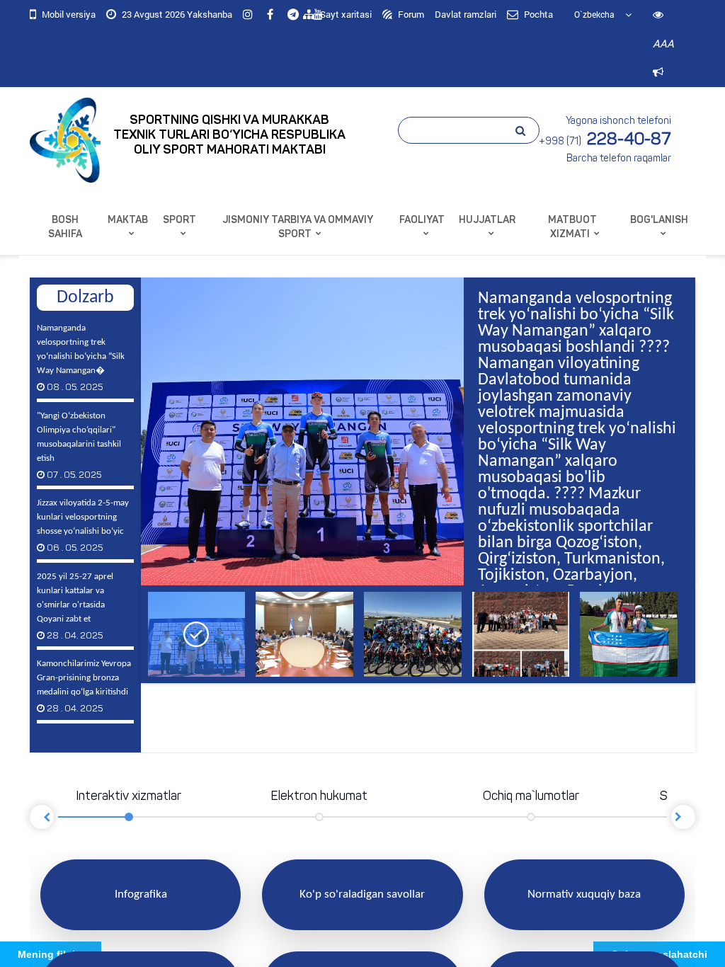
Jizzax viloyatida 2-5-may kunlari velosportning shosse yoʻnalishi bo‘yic (83, 525)
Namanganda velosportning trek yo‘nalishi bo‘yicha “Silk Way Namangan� (81, 358)
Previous (119, 439)
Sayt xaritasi (345, 14)
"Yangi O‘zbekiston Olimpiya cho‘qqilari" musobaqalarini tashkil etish (79, 445)
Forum (410, 14)
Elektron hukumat (318, 797)
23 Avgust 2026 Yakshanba (176, 14)
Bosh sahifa (65, 227)
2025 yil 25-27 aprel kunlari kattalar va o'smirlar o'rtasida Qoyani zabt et (75, 606)
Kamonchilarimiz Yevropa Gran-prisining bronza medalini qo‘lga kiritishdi (84, 686)
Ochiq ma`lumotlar (531, 797)
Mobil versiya (68, 14)
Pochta (537, 14)
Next (683, 817)
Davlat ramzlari (465, 14)
